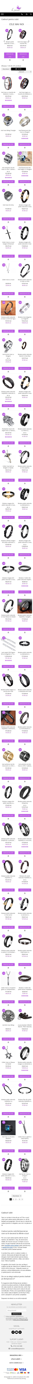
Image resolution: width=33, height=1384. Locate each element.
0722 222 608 (17, 1346)
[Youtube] (16, 1332)
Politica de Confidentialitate (20, 1320)
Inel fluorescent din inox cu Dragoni (25, 131)
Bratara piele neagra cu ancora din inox (8, 690)
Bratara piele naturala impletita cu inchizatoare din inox (8, 1100)
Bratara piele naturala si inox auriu (8, 914)
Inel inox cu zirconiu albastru (8, 1137)
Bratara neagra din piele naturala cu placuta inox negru (8, 802)
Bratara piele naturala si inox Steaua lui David (8, 616)
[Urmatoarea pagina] (22, 1199)
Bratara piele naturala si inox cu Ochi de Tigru (8, 318)
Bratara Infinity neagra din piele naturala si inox (8, 541)
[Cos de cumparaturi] (27, 14)
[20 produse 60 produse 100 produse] (6, 69)
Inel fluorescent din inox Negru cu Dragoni (25, 168)
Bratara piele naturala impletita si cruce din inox (25, 839)
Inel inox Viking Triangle (8, 130)
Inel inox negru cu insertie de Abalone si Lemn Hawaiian (23, 42)
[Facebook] (13, 1332)
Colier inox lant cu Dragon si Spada (8, 467)
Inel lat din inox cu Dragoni (8, 355)
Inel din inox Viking (8, 1025)
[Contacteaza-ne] (22, 14)
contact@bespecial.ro (17, 1348)
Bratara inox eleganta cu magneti (24, 318)
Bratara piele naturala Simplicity (25, 802)
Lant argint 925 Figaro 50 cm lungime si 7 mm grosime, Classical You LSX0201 (8, 653)
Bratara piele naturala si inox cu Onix (25, 280)
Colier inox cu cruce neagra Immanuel (8, 243)
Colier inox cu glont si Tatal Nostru (24, 1137)
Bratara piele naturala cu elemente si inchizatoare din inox (25, 653)
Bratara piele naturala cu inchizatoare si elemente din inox (25, 727)
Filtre (19, 69)
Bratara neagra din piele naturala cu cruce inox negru (8, 1175)
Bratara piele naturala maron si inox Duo (25, 355)
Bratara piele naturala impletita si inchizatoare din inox (8, 876)
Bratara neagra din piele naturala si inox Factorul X (24, 392)
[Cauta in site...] (31, 14)
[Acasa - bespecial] (16, 8)
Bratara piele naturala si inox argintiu (25, 467)
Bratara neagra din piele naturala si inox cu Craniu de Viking (8, 504)
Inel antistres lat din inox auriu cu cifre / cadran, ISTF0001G (8, 765)
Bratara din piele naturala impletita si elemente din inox (25, 876)
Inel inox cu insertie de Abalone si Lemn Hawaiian (8, 93)
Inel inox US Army (8, 205)
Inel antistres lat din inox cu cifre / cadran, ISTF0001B (24, 765)
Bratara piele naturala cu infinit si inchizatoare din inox (25, 429)
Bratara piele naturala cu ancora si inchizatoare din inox (25, 914)
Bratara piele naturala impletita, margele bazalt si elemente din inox (25, 616)
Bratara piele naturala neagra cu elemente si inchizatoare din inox (25, 1063)
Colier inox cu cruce (8, 279)
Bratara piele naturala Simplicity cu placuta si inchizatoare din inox (8, 839)
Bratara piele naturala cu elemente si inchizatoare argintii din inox (25, 504)
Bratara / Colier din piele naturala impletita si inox (25, 578)
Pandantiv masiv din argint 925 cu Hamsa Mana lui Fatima (8, 429)
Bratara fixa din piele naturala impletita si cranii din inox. (24, 1100)
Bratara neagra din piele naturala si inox (24, 243)
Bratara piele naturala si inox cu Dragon (10, 42)
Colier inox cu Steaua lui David (8, 1063)
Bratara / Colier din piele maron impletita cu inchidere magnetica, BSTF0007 (24, 988)
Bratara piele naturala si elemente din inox (25, 690)
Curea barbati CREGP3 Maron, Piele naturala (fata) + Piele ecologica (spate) (25, 1026)
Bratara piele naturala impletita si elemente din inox (8, 727)
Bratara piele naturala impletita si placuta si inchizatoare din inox (8, 392)
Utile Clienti (16, 1359)
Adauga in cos (8, 256)
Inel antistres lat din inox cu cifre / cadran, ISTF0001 (8, 168)
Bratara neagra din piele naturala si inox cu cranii (24, 205)
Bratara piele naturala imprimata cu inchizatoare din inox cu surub (25, 951)
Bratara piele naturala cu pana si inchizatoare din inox (8, 951)
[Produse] (2, 14)
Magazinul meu (16, 1355)
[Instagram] (20, 1332)
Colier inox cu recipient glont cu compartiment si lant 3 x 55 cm (8, 988)
